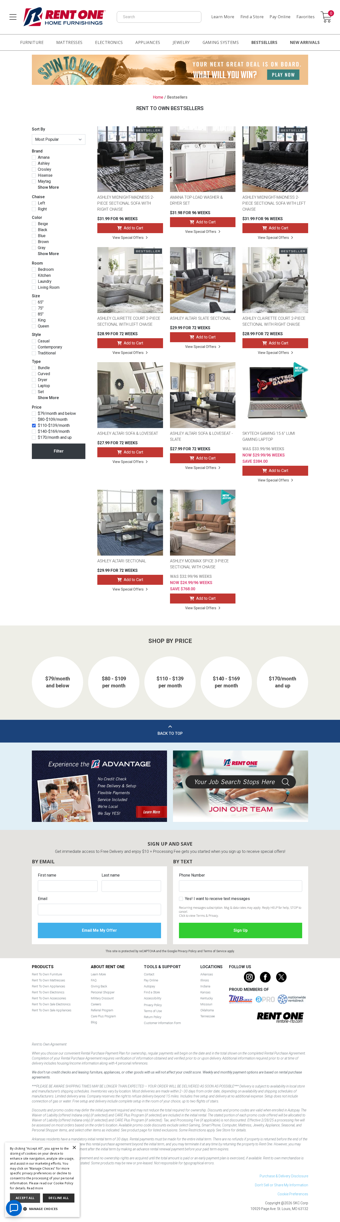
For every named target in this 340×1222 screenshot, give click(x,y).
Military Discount (102, 998)
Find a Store (252, 16)
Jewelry (181, 42)
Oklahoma (207, 1010)
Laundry (45, 282)
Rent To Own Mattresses (48, 980)
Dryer (42, 380)
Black (42, 230)
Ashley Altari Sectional (121, 561)
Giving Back (99, 986)
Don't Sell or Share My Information (281, 1185)
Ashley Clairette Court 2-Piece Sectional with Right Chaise (273, 321)
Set (41, 392)
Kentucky (206, 998)
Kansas (205, 992)
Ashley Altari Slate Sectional (200, 318)
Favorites (305, 16)
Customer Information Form (162, 1023)
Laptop (44, 386)
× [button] (74, 1148)
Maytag (44, 181)
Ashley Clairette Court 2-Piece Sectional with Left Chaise (128, 321)
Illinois (204, 980)
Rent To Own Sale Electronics (51, 1004)
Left (41, 203)
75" (41, 308)
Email (42, 898)
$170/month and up (55, 438)
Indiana (205, 986)
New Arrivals (305, 42)
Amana (44, 157)
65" (41, 302)
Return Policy (152, 1017)
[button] (42, 1209)
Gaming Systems (221, 42)
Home (158, 97)
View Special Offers (128, 238)
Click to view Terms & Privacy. (199, 916)
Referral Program (102, 1010)
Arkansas (206, 974)
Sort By (38, 129)
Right (42, 209)
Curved (44, 374)
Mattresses (69, 42)
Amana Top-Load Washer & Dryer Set (196, 200)
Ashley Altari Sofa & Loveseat (127, 433)
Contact (149, 974)
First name (47, 875)
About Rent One (108, 966)
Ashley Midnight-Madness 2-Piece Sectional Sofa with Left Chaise (274, 203)
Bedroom (46, 270)
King (42, 320)
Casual (44, 341)
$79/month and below (57, 414)
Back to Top (170, 733)
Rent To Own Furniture (47, 974)
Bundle (44, 368)
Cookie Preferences (293, 1194)
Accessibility (152, 998)
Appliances (147, 42)
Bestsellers (264, 42)
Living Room (48, 288)
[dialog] (42, 1179)
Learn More (222, 16)
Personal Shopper (102, 992)
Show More (48, 187)
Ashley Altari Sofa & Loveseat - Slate (201, 436)
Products (43, 966)
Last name (111, 875)
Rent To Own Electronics (48, 992)
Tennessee (207, 1016)
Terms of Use (153, 1011)
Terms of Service (215, 951)
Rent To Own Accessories (49, 998)
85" (41, 314)
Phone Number (192, 875)
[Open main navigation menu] (13, 17)
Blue (42, 236)
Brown (43, 242)
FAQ (94, 980)
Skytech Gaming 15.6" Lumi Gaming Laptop (268, 436)
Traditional (47, 353)
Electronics (109, 42)
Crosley (44, 169)
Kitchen (44, 276)
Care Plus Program (103, 1016)
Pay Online (280, 16)
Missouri (206, 1004)
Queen (43, 326)
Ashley (44, 163)
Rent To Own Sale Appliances (51, 1010)
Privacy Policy (187, 951)
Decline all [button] (59, 1198)
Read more (35, 1188)
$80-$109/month (52, 420)
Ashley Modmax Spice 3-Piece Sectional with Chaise (199, 564)
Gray (42, 248)
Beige (43, 224)
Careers (96, 1004)
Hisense (45, 175)
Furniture (32, 42)
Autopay (149, 986)
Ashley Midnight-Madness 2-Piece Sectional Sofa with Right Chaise (125, 203)
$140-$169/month (54, 432)
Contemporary (50, 347)
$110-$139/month (54, 426)
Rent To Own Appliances (48, 986)
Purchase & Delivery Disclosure (284, 1176)
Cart (331, 13)
